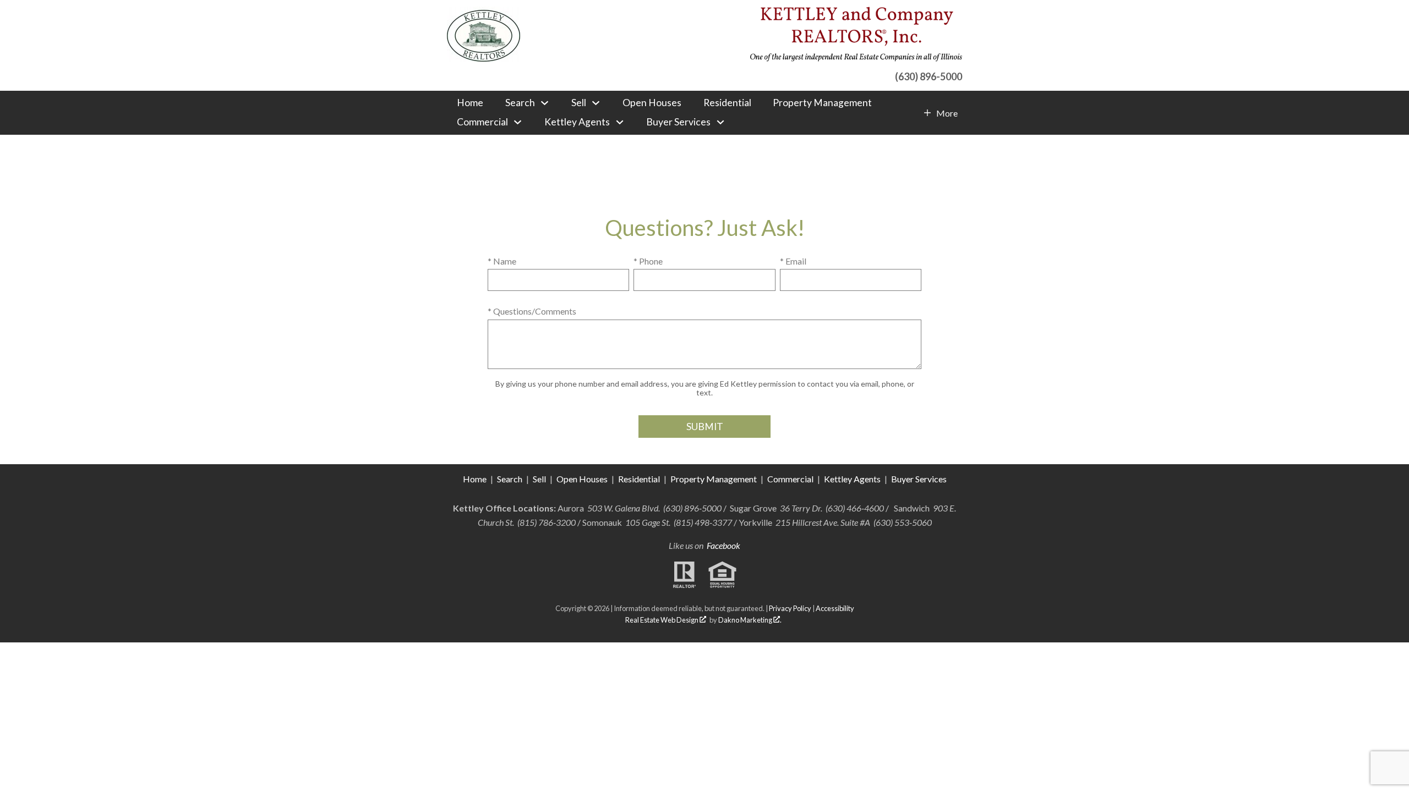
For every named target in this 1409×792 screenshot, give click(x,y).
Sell (539, 479)
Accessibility (835, 608)
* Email (793, 261)
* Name (502, 261)
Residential (727, 103)
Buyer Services (919, 479)
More (947, 113)
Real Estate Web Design (662, 619)
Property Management (822, 103)
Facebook (723, 545)
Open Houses (651, 103)
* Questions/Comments (532, 311)
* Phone (648, 261)
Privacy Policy (790, 608)
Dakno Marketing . (750, 619)
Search (509, 479)
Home (470, 103)
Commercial (791, 479)
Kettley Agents (852, 479)
